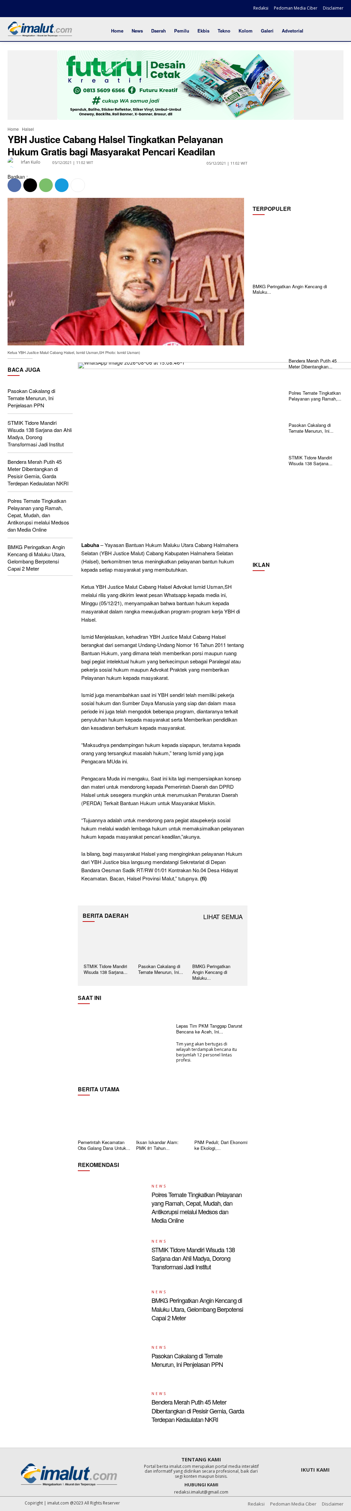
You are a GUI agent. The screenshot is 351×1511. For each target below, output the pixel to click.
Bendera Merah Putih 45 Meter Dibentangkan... (313, 363)
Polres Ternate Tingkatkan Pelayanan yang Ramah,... (315, 396)
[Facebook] (13, 9)
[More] (78, 185)
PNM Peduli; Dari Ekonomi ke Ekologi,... (220, 1145)
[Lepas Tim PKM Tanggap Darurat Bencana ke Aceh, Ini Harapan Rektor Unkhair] (124, 1043)
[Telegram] (62, 185)
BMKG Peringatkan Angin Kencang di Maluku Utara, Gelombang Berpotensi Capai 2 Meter (36, 557)
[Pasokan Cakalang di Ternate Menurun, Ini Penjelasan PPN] (162, 944)
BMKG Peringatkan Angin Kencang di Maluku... (290, 289)
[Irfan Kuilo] (14, 162)
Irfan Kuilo (30, 162)
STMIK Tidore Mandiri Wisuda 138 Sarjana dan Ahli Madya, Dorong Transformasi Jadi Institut (40, 433)
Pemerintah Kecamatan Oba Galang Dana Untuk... (104, 1145)
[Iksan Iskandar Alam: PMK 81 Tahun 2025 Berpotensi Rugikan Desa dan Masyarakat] (162, 1119)
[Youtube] (49, 9)
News (159, 1186)
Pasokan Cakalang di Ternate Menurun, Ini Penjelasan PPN (31, 398)
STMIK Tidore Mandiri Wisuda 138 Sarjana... (106, 969)
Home (13, 129)
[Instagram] (25, 9)
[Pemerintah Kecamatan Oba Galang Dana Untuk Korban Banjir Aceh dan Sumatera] (104, 1119)
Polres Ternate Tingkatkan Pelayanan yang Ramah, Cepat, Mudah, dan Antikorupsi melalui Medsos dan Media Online (38, 515)
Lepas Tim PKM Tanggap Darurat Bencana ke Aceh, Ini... (209, 1029)
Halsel (28, 129)
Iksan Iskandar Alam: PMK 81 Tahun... (157, 1145)
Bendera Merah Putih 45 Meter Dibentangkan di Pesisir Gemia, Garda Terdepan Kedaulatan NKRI (38, 472)
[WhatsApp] (46, 185)
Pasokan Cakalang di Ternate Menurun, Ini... (160, 969)
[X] (37, 9)
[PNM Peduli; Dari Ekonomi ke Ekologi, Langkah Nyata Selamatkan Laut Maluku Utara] (220, 1119)
